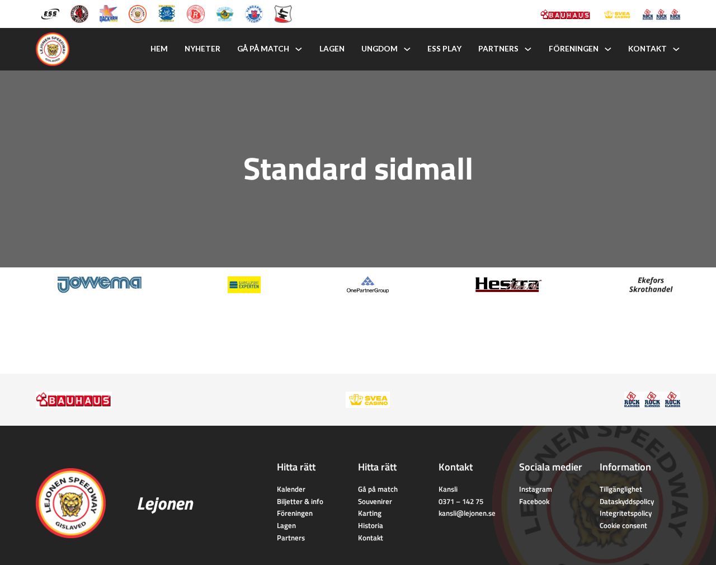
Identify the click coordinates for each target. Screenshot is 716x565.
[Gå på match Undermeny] (299, 49)
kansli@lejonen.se (467, 513)
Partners (498, 48)
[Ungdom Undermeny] (407, 49)
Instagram (535, 489)
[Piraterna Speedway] (167, 13)
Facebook (534, 501)
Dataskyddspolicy (627, 501)
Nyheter (202, 48)
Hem (159, 48)
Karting (369, 513)
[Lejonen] (138, 13)
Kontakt (647, 48)
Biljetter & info (300, 501)
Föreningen (574, 48)
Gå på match (263, 48)
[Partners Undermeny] (528, 49)
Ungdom (379, 48)
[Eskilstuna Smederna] (283, 13)
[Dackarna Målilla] (108, 13)
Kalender (291, 489)
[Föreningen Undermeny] (608, 49)
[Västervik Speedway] (225, 13)
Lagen (332, 48)
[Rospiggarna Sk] (196, 13)
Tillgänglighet (621, 489)
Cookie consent (623, 525)
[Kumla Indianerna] (79, 13)
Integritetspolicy (626, 513)
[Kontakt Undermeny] (676, 49)
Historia (370, 525)
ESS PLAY (444, 48)
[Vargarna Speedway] (254, 13)
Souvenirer (375, 501)
